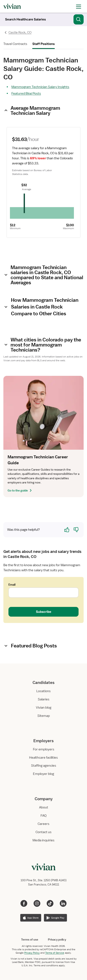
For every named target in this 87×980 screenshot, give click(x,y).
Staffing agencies (43, 765)
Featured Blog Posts (26, 93)
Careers (43, 824)
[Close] (78, 18)
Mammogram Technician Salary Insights (40, 87)
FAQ (43, 816)
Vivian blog (43, 707)
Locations (43, 691)
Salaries (43, 699)
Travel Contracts (15, 44)
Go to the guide (18, 490)
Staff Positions (43, 44)
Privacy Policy (32, 952)
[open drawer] (78, 6)
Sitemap (43, 716)
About (43, 807)
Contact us (43, 832)
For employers (43, 749)
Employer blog (43, 774)
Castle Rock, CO (19, 32)
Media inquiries (43, 840)
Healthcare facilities (43, 757)
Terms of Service (54, 952)
